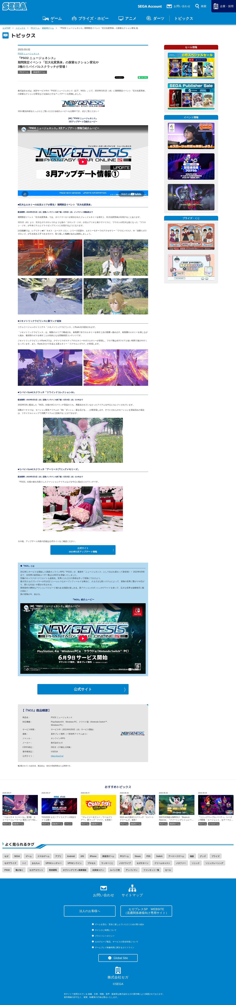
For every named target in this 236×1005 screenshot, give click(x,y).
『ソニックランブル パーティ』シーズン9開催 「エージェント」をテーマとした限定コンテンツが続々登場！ (215, 818)
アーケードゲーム (176, 856)
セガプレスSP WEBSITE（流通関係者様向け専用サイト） (146, 910)
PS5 (148, 856)
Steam (138, 856)
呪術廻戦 (53, 870)
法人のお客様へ (89, 911)
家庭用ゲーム (48, 28)
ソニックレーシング (214, 863)
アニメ (131, 18)
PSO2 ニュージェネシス (28, 54)
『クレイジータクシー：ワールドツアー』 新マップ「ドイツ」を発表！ (97, 818)
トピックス (183, 18)
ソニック (196, 863)
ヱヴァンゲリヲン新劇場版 (74, 870)
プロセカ (91, 863)
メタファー (181, 863)
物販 (192, 856)
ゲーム (56, 18)
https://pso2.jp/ (57, 756)
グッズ (203, 856)
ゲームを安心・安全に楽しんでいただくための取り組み (119, 924)
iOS (82, 856)
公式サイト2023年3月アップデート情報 (83, 550)
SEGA (17, 856)
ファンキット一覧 (151, 870)
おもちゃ (36, 863)
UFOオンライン (75, 863)
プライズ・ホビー (93, 18)
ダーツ (158, 18)
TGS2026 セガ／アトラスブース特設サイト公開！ (59, 818)
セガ (6, 856)
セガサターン (142, 863)
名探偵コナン (98, 870)
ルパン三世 (115, 870)
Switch (159, 856)
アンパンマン (132, 870)
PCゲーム (35, 28)
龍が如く (19, 870)
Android (71, 856)
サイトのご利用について (106, 930)
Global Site (121, 958)
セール (168, 870)
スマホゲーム (214, 824)
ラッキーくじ (107, 863)
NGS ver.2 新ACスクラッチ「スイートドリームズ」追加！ (137, 818)
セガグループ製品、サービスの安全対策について (116, 942)
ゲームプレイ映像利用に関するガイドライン (114, 947)
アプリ (58, 856)
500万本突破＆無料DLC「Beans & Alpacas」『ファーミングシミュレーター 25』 (175, 818)
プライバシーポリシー (105, 936)
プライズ (216, 856)
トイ (24, 863)
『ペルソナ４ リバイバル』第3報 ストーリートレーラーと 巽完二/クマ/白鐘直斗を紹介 (19, 818)
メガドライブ (125, 863)
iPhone (93, 856)
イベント (68, 824)
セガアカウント (36, 870)
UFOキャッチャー (54, 863)
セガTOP (6, 28)
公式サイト (83, 689)
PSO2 (7, 870)
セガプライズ (10, 863)
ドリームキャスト (162, 863)
